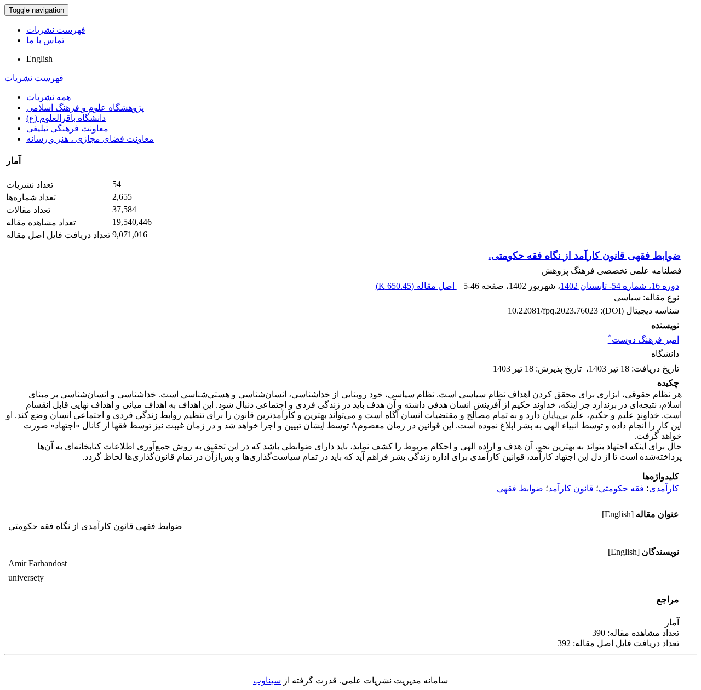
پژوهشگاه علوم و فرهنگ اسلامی (85, 107)
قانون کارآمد (571, 488)
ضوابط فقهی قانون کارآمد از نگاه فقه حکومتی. (585, 255)
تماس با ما (45, 40)
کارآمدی (664, 488)
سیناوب (267, 680)
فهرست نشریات (55, 29)
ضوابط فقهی (520, 488)
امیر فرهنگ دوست (643, 339)
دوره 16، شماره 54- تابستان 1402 (619, 286)
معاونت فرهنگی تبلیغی (67, 128)
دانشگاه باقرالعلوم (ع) (66, 118)
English (39, 58)
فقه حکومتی (621, 488)
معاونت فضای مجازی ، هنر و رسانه (90, 138)
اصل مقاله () (416, 286)
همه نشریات (48, 97)
